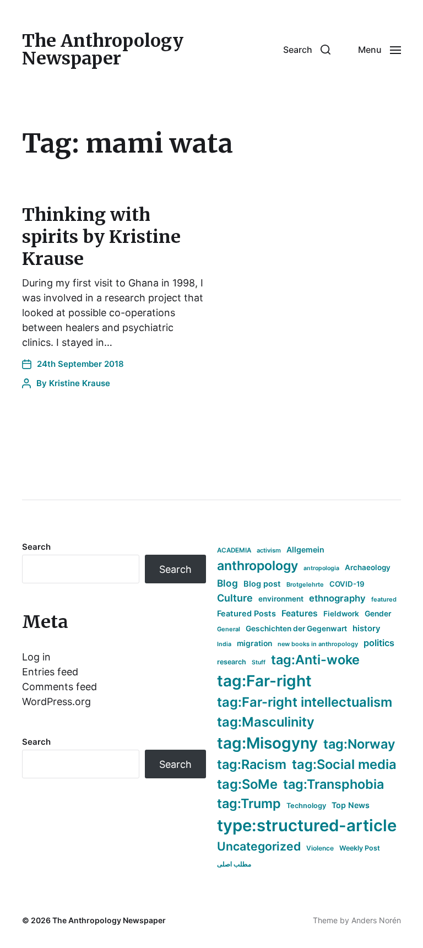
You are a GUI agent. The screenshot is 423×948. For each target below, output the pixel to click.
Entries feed (50, 672)
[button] (306, 49)
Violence (320, 848)
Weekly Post (359, 848)
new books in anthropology (318, 644)
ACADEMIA (234, 550)
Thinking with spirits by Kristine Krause (101, 237)
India (224, 644)
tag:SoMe (247, 784)
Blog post (262, 583)
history (366, 628)
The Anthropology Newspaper (102, 49)
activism (269, 550)
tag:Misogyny (267, 743)
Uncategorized (259, 846)
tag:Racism (251, 764)
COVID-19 (347, 583)
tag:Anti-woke (315, 660)
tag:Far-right (264, 680)
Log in (36, 657)
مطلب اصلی (234, 864)
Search (36, 546)
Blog (227, 583)
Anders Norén (376, 920)
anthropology (257, 565)
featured (384, 599)
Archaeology (368, 567)
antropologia (321, 568)
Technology (306, 805)
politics (379, 642)
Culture (235, 598)
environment (280, 598)
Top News (351, 805)
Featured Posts (246, 613)
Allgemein (305, 549)
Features (299, 613)
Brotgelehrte (305, 584)
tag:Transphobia (333, 784)
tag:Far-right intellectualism (304, 702)
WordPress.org (56, 701)
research (231, 662)
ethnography (337, 598)
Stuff (258, 662)
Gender (378, 613)
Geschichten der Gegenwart (296, 628)
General (228, 629)
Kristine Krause (79, 383)
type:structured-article (307, 825)
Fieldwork (341, 613)
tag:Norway (359, 744)
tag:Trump (249, 803)
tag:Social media (344, 764)
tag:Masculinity (265, 722)
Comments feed (59, 686)
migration (254, 643)
